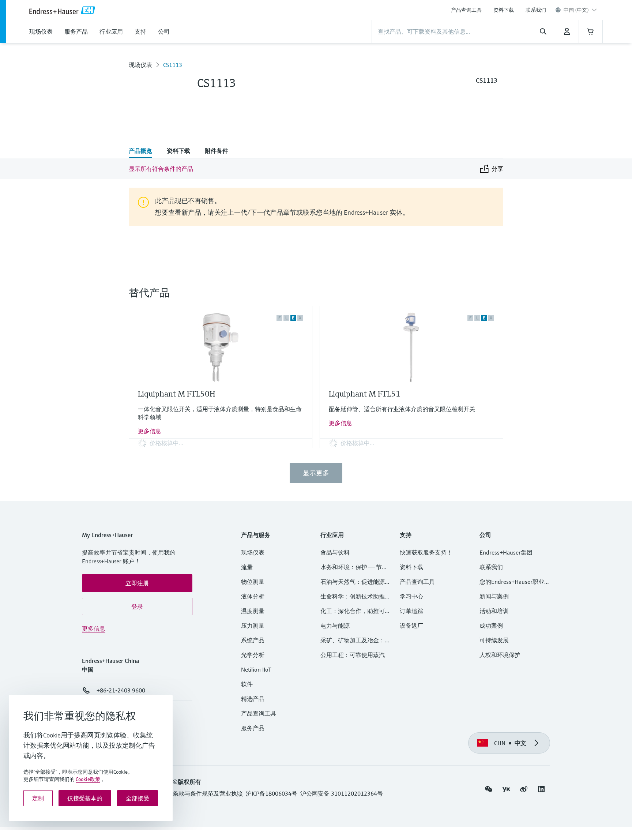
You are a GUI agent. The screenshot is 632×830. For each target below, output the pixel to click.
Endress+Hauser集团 (506, 552)
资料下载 (503, 10)
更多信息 (149, 431)
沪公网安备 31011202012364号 (341, 793)
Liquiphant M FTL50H (176, 394)
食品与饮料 (335, 552)
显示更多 (316, 473)
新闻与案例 (494, 596)
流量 (247, 567)
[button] (137, 583)
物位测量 (252, 581)
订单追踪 (411, 611)
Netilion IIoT (256, 669)
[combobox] (580, 10)
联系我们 (536, 10)
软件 (247, 684)
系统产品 (252, 640)
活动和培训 (494, 611)
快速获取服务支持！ (426, 552)
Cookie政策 (88, 779)
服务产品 (252, 728)
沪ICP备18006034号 (271, 793)
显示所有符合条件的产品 (161, 168)
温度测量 (252, 611)
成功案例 (491, 625)
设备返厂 (411, 625)
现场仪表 (140, 64)
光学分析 (252, 654)
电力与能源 (335, 625)
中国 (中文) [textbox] (576, 10)
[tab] (144, 151)
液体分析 (252, 596)
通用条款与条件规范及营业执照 (202, 793)
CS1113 (172, 64)
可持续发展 (494, 640)
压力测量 (255, 625)
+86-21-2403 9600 (121, 690)
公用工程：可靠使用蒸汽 (352, 654)
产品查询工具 (466, 10)
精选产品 (252, 698)
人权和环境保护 (499, 654)
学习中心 (411, 596)
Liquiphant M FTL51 (364, 394)
